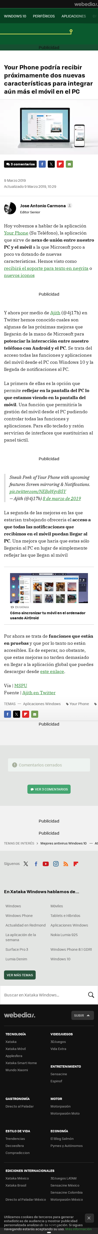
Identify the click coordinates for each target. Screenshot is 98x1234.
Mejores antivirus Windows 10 (63, 843)
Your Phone (16, 233)
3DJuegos (58, 1041)
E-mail (69, 164)
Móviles (57, 905)
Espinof (56, 1080)
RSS (66, 863)
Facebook (42, 164)
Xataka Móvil (16, 1048)
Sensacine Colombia (67, 1192)
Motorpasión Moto (65, 1113)
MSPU (20, 685)
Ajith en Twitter (39, 693)
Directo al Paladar (20, 1106)
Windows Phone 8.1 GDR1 (71, 949)
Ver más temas (20, 974)
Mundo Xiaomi (17, 1069)
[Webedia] (86, 4)
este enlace (52, 671)
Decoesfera (15, 1145)
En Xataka (22, 607)
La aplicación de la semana (21, 937)
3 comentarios (23, 164)
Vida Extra (58, 1048)
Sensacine (59, 1073)
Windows (13, 905)
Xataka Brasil (16, 1185)
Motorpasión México (67, 1199)
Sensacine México (65, 1185)
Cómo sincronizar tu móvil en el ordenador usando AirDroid (47, 615)
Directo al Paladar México (26, 1199)
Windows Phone (19, 915)
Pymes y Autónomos (67, 1145)
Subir (79, 1015)
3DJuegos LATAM (64, 1178)
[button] (45, 205)
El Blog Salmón (62, 1138)
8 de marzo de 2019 (62, 498)
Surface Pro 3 (17, 949)
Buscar (91, 994)
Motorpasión (61, 1106)
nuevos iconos (19, 275)
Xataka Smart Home (21, 1062)
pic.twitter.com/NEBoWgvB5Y (38, 491)
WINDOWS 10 (15, 15)
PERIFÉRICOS (44, 15)
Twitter (51, 164)
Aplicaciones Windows (42, 703)
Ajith (55, 313)
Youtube (46, 863)
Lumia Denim (16, 958)
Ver (51, 789)
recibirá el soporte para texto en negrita (46, 268)
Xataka (11, 1041)
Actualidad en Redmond (26, 925)
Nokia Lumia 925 (64, 934)
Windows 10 (60, 958)
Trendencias (15, 1138)
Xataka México (17, 1178)
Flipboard (60, 164)
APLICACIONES (74, 15)
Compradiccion (18, 1152)
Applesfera (14, 1055)
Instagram (56, 863)
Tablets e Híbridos (65, 915)
